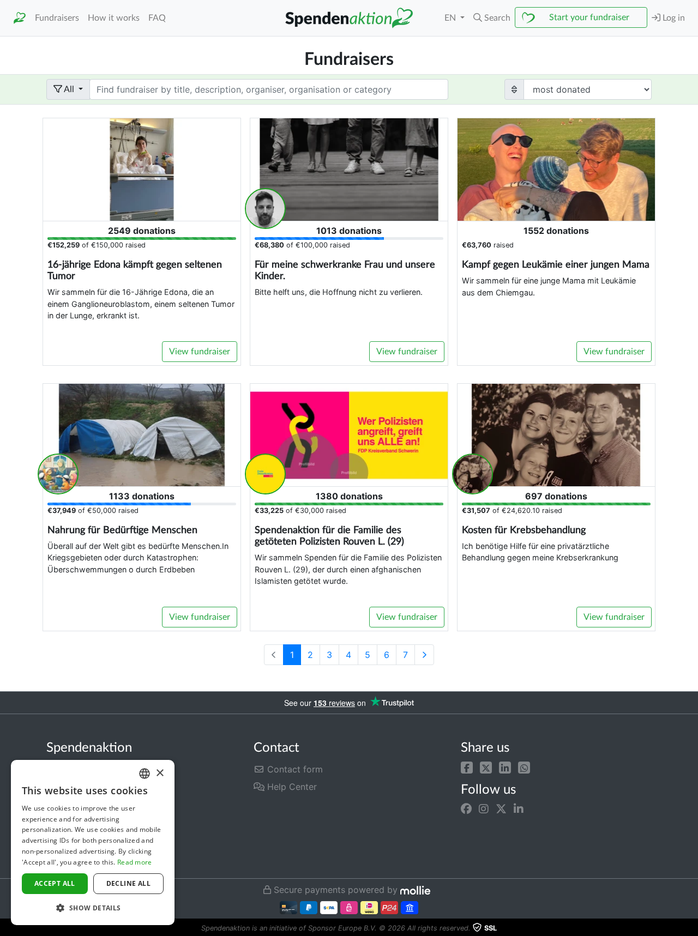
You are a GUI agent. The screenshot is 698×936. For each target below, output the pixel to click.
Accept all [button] (54, 883)
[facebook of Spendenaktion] (466, 809)
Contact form (293, 769)
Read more (134, 862)
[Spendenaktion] (20, 18)
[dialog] (92, 842)
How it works (114, 18)
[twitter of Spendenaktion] (501, 809)
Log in (672, 18)
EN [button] (451, 18)
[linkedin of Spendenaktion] (519, 809)
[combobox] (144, 773)
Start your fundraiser (589, 17)
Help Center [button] (290, 786)
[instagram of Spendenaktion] (484, 809)
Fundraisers (57, 18)
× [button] (159, 773)
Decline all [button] (128, 883)
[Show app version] (690, 928)
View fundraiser (199, 351)
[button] (467, 767)
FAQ (157, 18)
